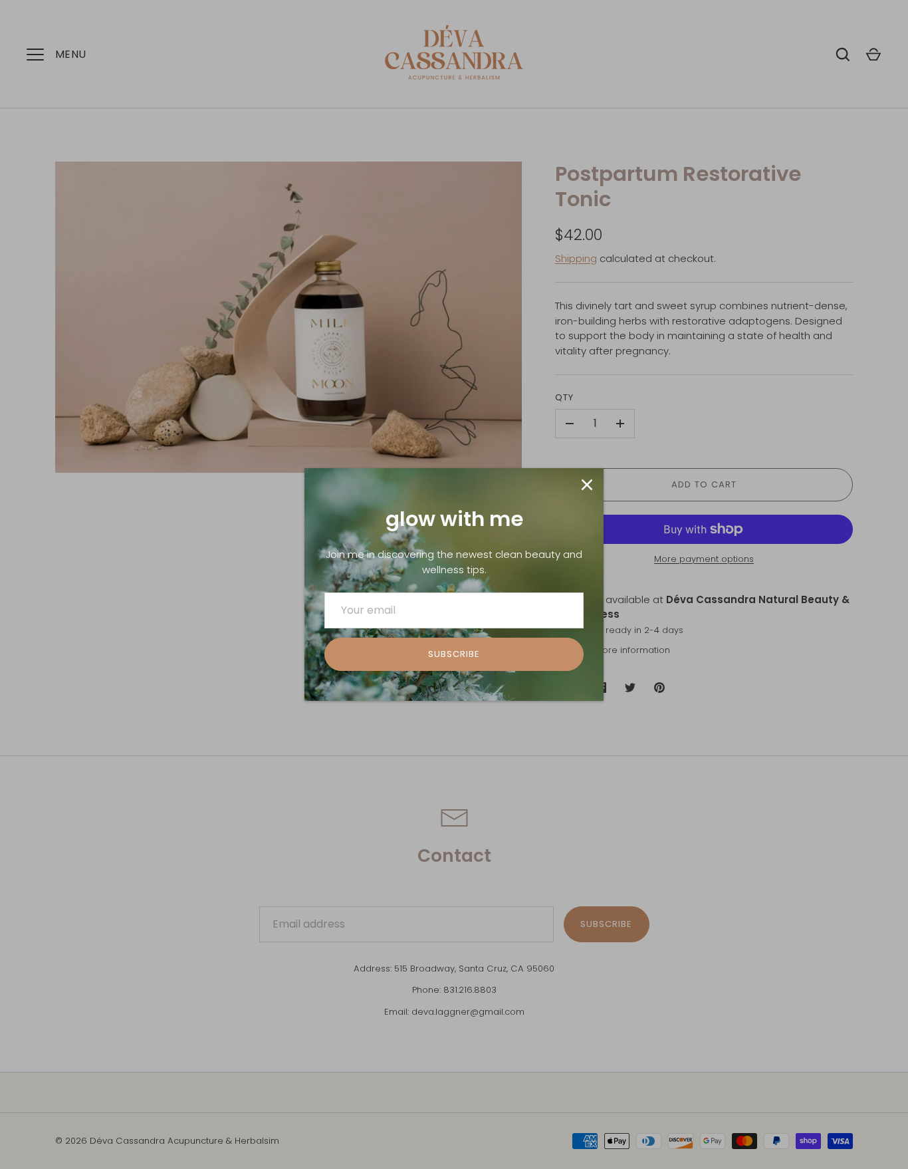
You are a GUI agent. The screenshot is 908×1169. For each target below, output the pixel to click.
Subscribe (454, 654)
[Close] (587, 484)
